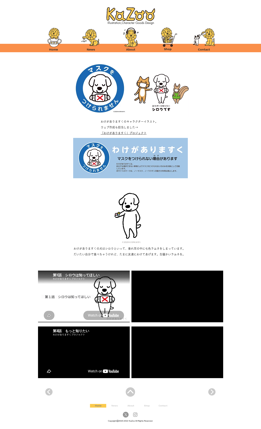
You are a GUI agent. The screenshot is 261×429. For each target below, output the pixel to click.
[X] (126, 415)
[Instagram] (135, 415)
